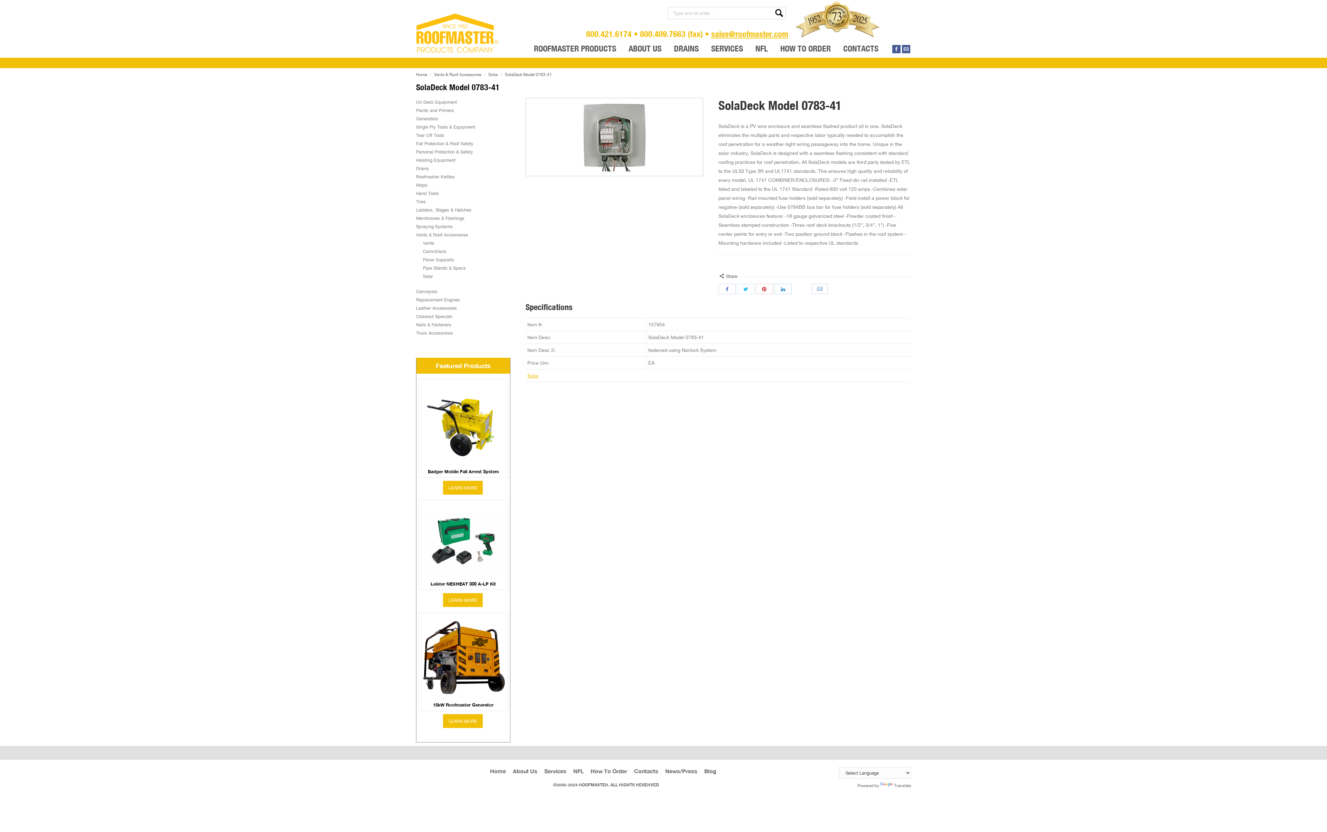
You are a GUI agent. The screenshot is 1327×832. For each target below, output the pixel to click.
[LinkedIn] (783, 289)
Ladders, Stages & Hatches (443, 210)
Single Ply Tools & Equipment (445, 127)
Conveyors (426, 291)
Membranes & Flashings (440, 218)
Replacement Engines (438, 299)
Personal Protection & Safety (444, 152)
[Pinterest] (764, 289)
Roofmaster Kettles (435, 176)
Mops (421, 185)
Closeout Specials (434, 316)
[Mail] (906, 49)
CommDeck (434, 251)
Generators (427, 118)
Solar (493, 74)
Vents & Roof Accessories (457, 74)
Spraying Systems (434, 226)
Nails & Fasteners (433, 324)
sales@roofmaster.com (749, 34)
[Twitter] (745, 289)
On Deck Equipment (436, 102)
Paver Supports (438, 259)
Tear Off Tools (430, 135)
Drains (422, 168)
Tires (421, 201)
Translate (902, 785)
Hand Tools (427, 193)
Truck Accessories (434, 333)
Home (421, 74)
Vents (428, 243)
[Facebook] (896, 49)
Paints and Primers (435, 110)
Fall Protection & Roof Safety (444, 143)
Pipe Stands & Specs (444, 268)
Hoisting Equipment (435, 160)
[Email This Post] (820, 289)
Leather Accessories (436, 308)
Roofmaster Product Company (457, 33)
